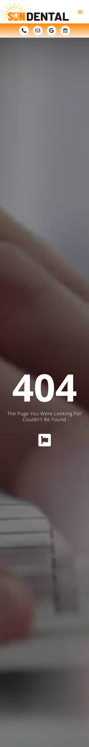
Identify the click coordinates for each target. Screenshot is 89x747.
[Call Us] (24, 30)
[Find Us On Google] (51, 30)
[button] (80, 12)
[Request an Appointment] (65, 30)
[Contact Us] (37, 30)
